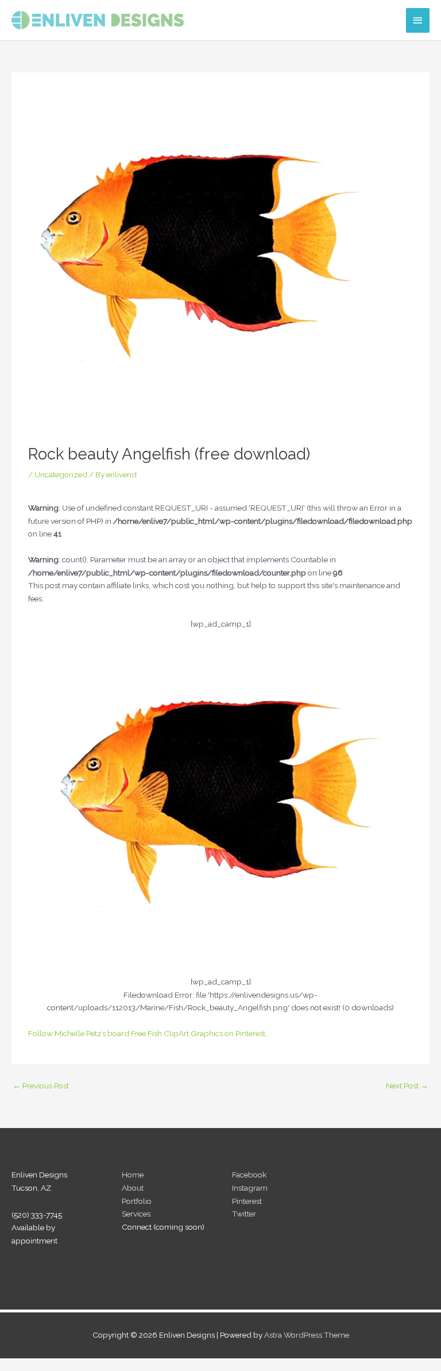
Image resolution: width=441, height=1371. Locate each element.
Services (136, 1213)
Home (133, 1174)
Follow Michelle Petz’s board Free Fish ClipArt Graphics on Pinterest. (147, 1033)
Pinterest (247, 1201)
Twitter (244, 1213)
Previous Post (41, 1085)
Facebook (249, 1174)
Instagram (250, 1187)
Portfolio (137, 1201)
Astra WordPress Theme (306, 1334)
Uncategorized (60, 474)
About (133, 1187)
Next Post (407, 1085)
